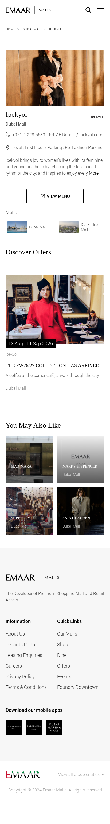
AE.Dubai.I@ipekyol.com (79, 134)
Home (10, 29)
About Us (15, 633)
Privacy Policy (20, 676)
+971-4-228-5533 (28, 134)
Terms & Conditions (26, 687)
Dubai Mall (32, 29)
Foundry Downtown (78, 687)
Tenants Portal (21, 644)
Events (64, 676)
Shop (62, 644)
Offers (63, 665)
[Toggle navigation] (99, 10)
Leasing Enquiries (24, 655)
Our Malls (67, 633)
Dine (61, 655)
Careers (14, 665)
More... (95, 173)
